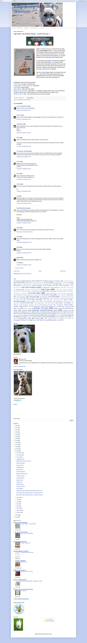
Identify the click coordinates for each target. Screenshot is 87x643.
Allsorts (16, 89)
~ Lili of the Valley (33, 293)
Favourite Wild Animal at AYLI (27, 552)
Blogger (50, 634)
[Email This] (27, 97)
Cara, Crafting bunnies (21, 579)
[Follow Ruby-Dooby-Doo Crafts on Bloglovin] (18, 401)
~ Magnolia (69, 293)
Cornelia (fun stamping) (23, 151)
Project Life (47, 318)
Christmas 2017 (59, 312)
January (19, 512)
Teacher (34, 320)
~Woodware (43, 306)
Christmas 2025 (17, 315)
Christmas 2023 (60, 313)
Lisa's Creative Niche (22, 106)
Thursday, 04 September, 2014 (24, 242)
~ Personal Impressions (64, 296)
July (18, 499)
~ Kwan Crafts (68, 291)
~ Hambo (26, 289)
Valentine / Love (56, 320)
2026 (16, 425)
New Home (65, 316)
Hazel (18, 236)
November (19, 455)
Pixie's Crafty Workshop (21, 522)
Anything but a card (53, 306)
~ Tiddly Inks (57, 303)
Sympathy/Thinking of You (21, 320)
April (18, 506)
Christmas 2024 (69, 313)
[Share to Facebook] (31, 97)
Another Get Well (20, 475)
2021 (16, 436)
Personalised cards (25, 318)
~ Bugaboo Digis (26, 284)
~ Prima (30, 298)
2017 (16, 444)
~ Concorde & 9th (35, 285)
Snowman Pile (19, 465)
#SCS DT (42, 281)
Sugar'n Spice (19, 480)
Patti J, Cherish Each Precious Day (24, 589)
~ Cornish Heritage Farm (48, 285)
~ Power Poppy (22, 298)
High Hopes (46, 72)
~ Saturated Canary (63, 298)
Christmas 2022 (50, 313)
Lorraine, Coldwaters (20, 560)
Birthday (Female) (41, 308)
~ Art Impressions (57, 282)
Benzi (18, 137)
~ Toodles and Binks (22, 304)
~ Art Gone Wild (47, 282)
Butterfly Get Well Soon (22, 473)
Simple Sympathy (20, 463)
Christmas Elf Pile (20, 486)
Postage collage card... (26, 542)
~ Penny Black (51, 296)
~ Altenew (35, 282)
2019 (16, 440)
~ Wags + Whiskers (56, 304)
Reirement (55, 318)
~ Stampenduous (56, 299)
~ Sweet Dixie (66, 301)
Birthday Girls (19, 469)
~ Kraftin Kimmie (60, 291)
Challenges (19, 27)
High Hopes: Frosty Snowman (23, 461)
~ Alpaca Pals (28, 282)
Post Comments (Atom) (25, 273)
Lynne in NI (23, 359)
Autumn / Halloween (66, 306)
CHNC (15, 87)
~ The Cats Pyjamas (37, 303)
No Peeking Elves (20, 471)
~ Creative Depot (62, 285)
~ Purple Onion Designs (40, 298)
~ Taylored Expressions (25, 303)
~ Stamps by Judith (29, 301)
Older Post (63, 271)
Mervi (18, 173)
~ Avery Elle (70, 282)
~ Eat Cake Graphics (28, 287)
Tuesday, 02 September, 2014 (24, 146)
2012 (16, 517)
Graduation (29, 316)
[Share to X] (30, 97)
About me (42, 27)
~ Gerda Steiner (53, 287)
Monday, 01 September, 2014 (24, 110)
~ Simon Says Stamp (32, 299)
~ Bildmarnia (18, 284)
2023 (16, 432)
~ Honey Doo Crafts (66, 289)
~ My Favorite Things (47, 295)
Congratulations (26, 315)
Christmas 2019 (20, 313)
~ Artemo (64, 282)
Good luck (21, 316)
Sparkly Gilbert (19, 484)
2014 (16, 451)
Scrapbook (69, 318)
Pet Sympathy (19, 488)
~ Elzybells (44, 287)
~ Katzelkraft (52, 291)
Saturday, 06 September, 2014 (24, 252)
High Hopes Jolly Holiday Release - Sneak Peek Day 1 (29, 494)
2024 (16, 429)
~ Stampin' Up (66, 299)
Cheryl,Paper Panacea (21, 541)
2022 (16, 434)
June (18, 501)
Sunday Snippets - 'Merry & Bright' (28, 523)
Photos (37, 318)
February (19, 510)
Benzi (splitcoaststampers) (22, 598)
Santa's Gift (19, 482)
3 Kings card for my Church (27, 571)
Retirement (62, 318)
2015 (16, 448)
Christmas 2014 (27, 99)
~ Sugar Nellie (47, 301)
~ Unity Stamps (41, 304)
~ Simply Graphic (46, 299)
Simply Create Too (19, 94)
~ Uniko (30, 304)
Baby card (17, 308)
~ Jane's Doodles (42, 291)
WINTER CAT (24, 561)
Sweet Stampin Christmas (21, 90)
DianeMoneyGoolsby (22, 208)
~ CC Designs (55, 284)
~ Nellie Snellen (69, 295)
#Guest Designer (18, 281)
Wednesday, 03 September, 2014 (25, 231)
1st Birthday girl (20, 467)
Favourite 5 (57, 315)
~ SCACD (71, 298)
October (19, 457)
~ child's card (64, 284)
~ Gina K (61, 287)
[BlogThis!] (28, 97)
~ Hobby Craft (58, 289)
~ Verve (48, 304)
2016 (16, 446)
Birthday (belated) (27, 308)
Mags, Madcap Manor (20, 570)
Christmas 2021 (40, 313)
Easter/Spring (37, 315)
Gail (18, 196)
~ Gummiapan (18, 289)
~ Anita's (40, 282)
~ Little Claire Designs (50, 293)
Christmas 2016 (49, 312)
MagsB (18, 257)
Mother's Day (57, 316)
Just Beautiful (24, 590)
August (18, 497)
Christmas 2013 (17, 312)
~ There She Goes (48, 303)
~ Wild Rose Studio (33, 306)
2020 (16, 438)
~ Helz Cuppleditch (34, 289)
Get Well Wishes (20, 478)
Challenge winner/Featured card (44, 310)
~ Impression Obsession (24, 291)
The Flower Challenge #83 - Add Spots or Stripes (31, 581)
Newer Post (17, 271)
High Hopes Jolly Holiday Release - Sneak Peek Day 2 (29, 492)
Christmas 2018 (69, 312)
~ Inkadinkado (34, 291)
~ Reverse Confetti (53, 298)
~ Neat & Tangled (60, 295)
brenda (18, 184)
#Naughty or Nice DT (30, 281)
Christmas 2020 (30, 313)
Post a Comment (19, 268)
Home (14, 27)
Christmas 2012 (67, 310)
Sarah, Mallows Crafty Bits (21, 551)
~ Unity (34, 304)
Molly (49, 316)
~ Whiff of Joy (66, 304)
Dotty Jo (19, 115)
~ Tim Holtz (65, 303)
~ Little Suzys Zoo (61, 293)
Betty (18, 247)
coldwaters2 (20, 124)
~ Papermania (42, 296)
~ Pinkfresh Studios (67, 281)
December (19, 452)
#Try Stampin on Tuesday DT (54, 281)
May (18, 503)
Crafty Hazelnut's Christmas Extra (23, 85)
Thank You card (43, 320)
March (18, 508)
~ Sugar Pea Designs (56, 301)
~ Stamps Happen (39, 301)
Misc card (41, 316)
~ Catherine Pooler (35, 284)
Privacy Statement (34, 27)
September (19, 459)
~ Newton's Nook (19, 296)
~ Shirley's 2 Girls (19, 299)
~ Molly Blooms (36, 295)
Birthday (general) (59, 308)
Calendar (24, 310)
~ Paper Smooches (30, 296)
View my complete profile (20, 366)
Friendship (65, 315)
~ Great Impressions (69, 287)
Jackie (18, 161)
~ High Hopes (20, 99)
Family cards (47, 315)
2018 (16, 442)
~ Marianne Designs (26, 295)
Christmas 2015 (38, 312)
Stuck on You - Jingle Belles (27, 533)
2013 (16, 515)
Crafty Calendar (18, 84)
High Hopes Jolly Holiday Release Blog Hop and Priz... (29, 490)
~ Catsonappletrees (45, 284)
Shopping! (26, 27)
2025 (16, 427)
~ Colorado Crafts (25, 285)
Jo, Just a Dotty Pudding (21, 532)
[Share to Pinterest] (32, 97)
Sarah (18, 227)
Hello (34, 316)
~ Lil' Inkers (22, 293)
